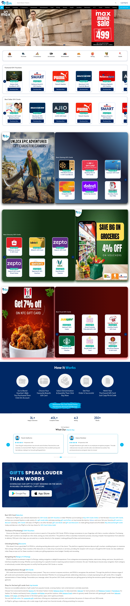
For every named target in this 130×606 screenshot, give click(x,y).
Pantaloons (116, 591)
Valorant (80, 591)
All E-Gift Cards (124, 7)
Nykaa (92, 520)
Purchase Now (14, 89)
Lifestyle (34, 593)
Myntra (31, 591)
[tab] (8, 7)
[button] (2, 7)
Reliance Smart (59, 591)
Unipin (15, 596)
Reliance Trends (104, 591)
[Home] (7, 3)
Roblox (7, 596)
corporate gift (29, 598)
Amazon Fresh (67, 593)
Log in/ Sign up (124, 2)
